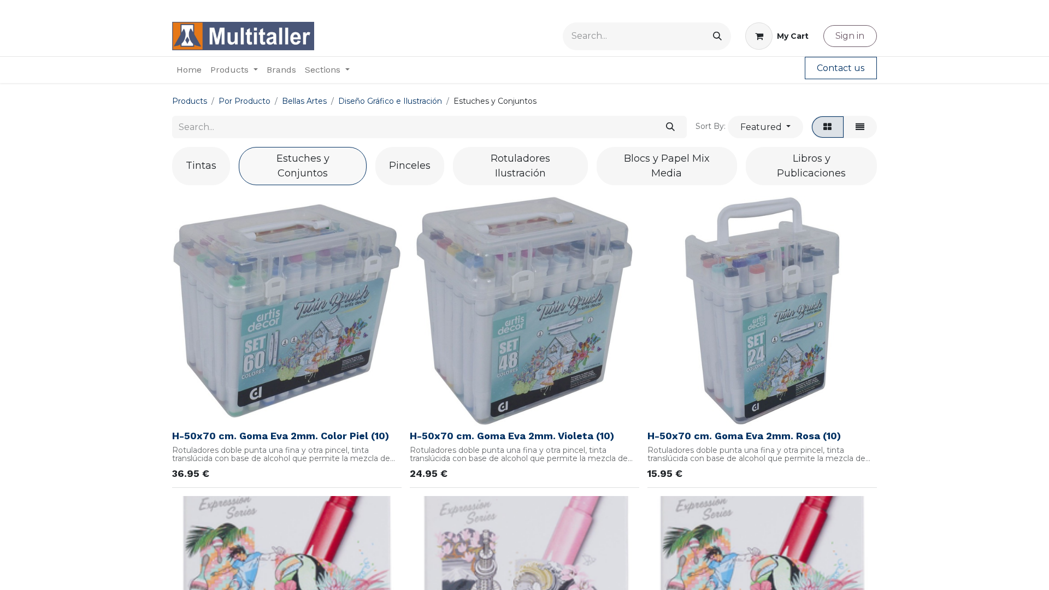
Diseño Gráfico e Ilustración (390, 101)
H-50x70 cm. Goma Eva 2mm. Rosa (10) (744, 435)
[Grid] (827, 127)
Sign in (849, 36)
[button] (765, 127)
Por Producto (244, 101)
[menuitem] (189, 70)
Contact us (840, 68)
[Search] (717, 36)
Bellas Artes (304, 101)
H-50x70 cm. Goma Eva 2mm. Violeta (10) (512, 435)
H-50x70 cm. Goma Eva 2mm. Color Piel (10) (280, 435)
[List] (860, 127)
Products (189, 101)
